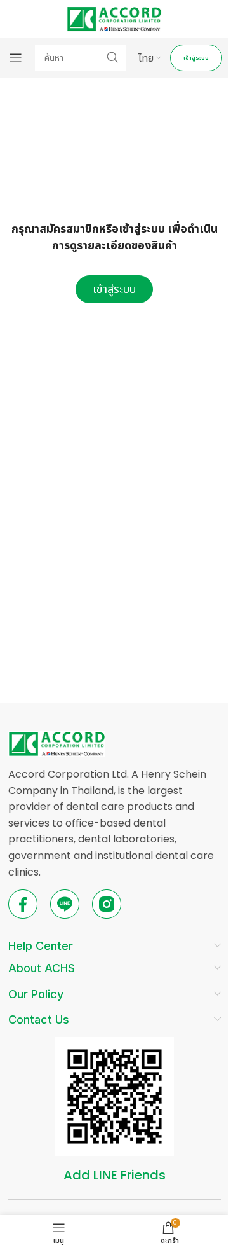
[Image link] (56, 743)
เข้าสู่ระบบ (196, 58)
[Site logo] (114, 18)
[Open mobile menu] (16, 58)
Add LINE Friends (114, 1175)
